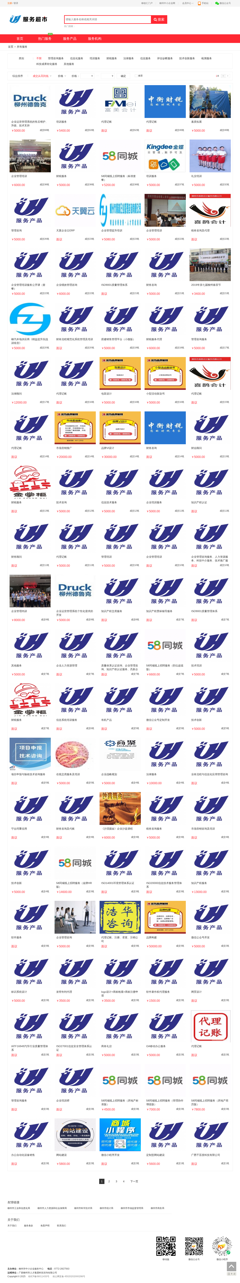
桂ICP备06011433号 (38, 1276)
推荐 (140, 75)
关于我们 (12, 1225)
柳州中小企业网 (167, 3)
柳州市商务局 (157, 1208)
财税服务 (111, 58)
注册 (10, 3)
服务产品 (69, 39)
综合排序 (17, 75)
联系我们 (61, 1225)
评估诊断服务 (165, 58)
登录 (16, 3)
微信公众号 (225, 3)
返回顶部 (231, 1266)
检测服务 (206, 58)
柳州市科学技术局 (83, 1208)
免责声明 (45, 1225)
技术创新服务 (187, 58)
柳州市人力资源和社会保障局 (52, 1208)
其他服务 (69, 63)
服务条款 (28, 1225)
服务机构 (94, 39)
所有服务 (22, 46)
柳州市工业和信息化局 (19, 1208)
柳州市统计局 (106, 1208)
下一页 (134, 1181)
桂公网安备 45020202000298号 (69, 1276)
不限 (39, 58)
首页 (19, 39)
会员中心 (186, 3)
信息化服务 (76, 58)
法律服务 (128, 58)
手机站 (205, 3)
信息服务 (145, 58)
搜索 (161, 19)
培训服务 (95, 58)
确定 (123, 75)
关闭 (231, 1273)
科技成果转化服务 (46, 63)
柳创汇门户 (147, 3)
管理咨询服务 (56, 58)
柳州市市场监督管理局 (132, 1208)
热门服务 (45, 39)
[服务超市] (29, 22)
